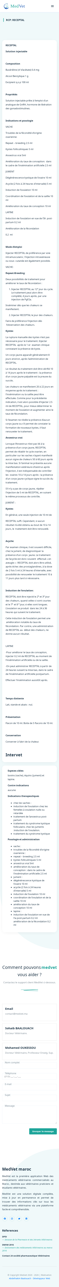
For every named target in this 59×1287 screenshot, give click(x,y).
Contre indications (18, 785)
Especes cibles (15, 770)
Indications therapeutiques (23, 796)
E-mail (8, 1084)
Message (10, 1105)
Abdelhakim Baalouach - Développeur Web (29, 1278)
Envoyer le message (43, 1131)
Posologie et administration (24, 839)
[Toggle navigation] (52, 6)
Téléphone (10, 1073)
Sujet (7, 1095)
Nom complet (12, 1062)
